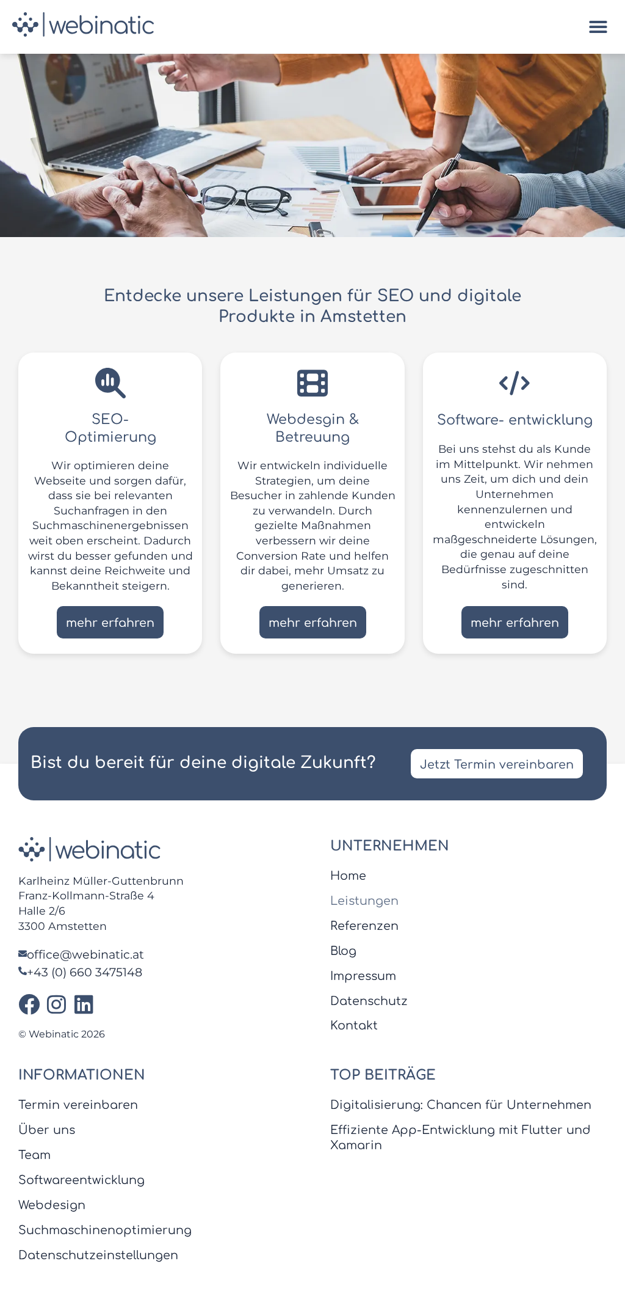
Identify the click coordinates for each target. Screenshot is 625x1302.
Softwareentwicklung (81, 1180)
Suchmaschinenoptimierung (105, 1230)
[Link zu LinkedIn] (84, 1004)
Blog (343, 951)
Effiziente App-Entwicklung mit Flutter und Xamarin (460, 1138)
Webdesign (51, 1205)
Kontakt (354, 1025)
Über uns (46, 1130)
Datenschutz (369, 1001)
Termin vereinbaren (78, 1105)
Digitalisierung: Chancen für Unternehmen (460, 1105)
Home (348, 875)
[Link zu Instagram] (56, 1004)
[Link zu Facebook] (29, 1004)
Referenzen (364, 926)
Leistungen (364, 900)
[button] (598, 27)
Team (34, 1155)
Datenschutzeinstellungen (98, 1255)
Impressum (363, 976)
